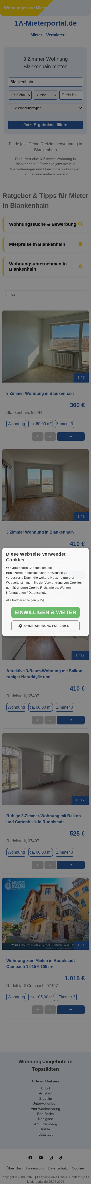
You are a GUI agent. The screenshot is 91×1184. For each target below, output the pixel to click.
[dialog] (45, 592)
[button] (45, 600)
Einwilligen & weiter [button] (45, 612)
